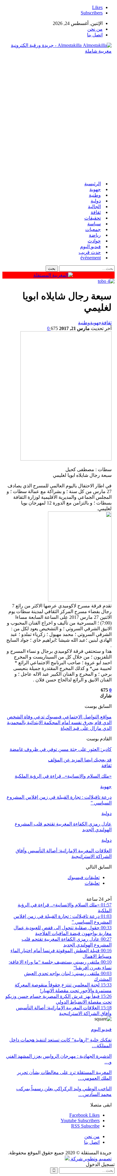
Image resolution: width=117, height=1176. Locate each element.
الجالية (94, 206)
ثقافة (96, 212)
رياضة (95, 235)
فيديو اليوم (90, 246)
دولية (96, 200)
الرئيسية (92, 183)
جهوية (95, 189)
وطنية (95, 195)
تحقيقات (92, 218)
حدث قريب (90, 252)
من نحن (95, 29)
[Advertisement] (58, 117)
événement (90, 257)
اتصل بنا (95, 34)
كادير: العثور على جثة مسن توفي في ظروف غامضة (61, 749)
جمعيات (93, 229)
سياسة (94, 223)
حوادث (94, 240)
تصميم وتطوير (98, 1158)
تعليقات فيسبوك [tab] (84, 877)
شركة (77, 1158)
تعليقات (92, 883)
